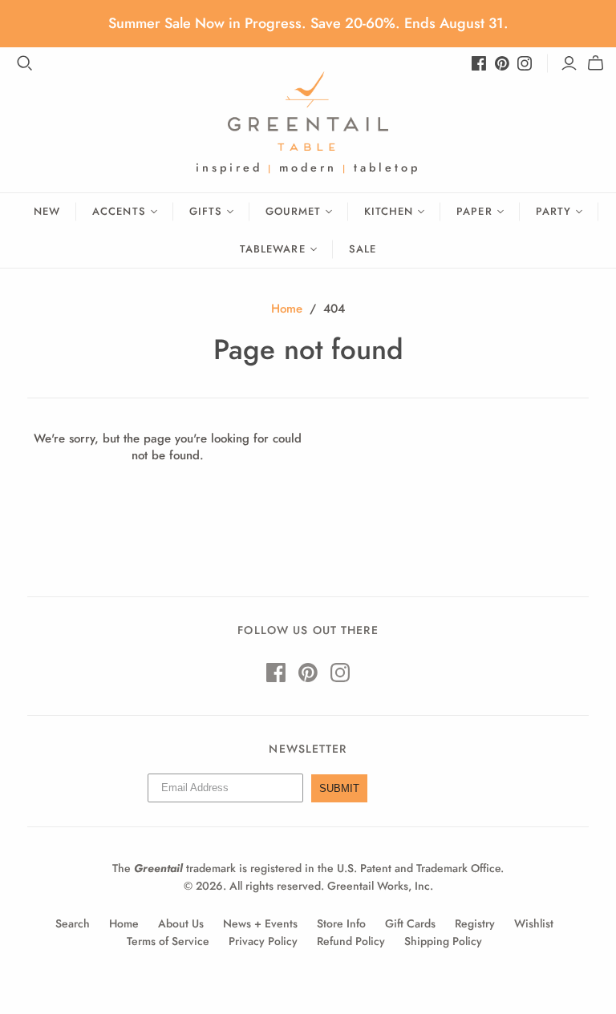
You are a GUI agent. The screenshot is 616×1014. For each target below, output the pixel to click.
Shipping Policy (443, 941)
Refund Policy (351, 941)
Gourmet (293, 211)
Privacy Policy (263, 941)
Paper (474, 211)
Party (553, 211)
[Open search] (25, 63)
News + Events (260, 923)
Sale (362, 249)
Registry (475, 923)
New (47, 211)
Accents (118, 211)
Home (286, 308)
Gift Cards (410, 923)
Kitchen (388, 211)
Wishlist (533, 923)
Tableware (272, 249)
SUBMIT (339, 788)
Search (72, 923)
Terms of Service (168, 941)
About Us (181, 923)
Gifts (205, 211)
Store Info (341, 923)
